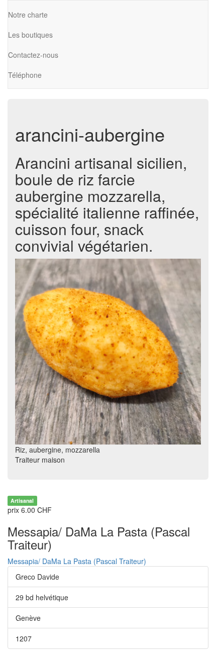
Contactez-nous (33, 55)
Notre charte (28, 15)
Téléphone (25, 75)
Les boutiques (30, 35)
